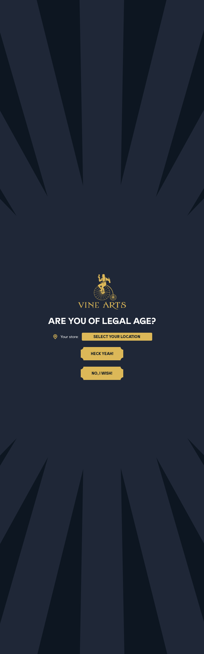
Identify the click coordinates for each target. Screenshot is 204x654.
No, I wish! (102, 373)
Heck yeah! (102, 353)
